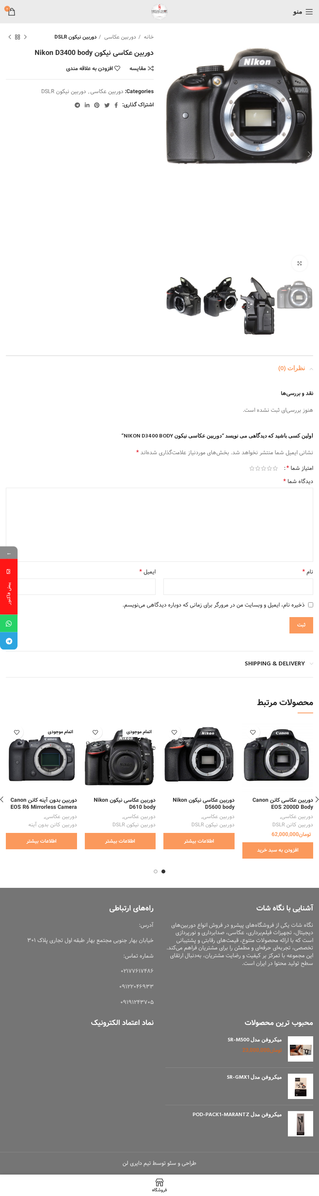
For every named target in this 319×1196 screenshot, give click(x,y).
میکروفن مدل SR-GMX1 (254, 1077)
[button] (278, 850)
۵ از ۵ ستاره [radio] (252, 468)
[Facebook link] (116, 105)
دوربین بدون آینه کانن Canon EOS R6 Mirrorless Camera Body (44, 807)
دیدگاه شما (298, 481)
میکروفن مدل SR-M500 (255, 1040)
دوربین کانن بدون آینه (52, 825)
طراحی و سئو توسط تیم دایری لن (159, 1163)
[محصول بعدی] (10, 37)
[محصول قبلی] (25, 37)
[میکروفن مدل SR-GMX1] (300, 1086)
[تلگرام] (9, 641)
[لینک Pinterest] (97, 105)
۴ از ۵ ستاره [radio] (258, 468)
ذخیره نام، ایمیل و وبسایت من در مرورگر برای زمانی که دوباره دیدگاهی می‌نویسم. (214, 605)
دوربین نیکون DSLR (75, 37)
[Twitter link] (107, 105)
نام (307, 572)
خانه (148, 37)
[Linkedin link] (87, 105)
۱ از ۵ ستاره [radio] (275, 468)
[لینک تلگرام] (77, 105)
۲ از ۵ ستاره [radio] (269, 468)
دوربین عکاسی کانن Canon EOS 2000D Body (282, 803)
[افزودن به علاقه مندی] (253, 732)
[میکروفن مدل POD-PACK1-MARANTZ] (300, 1123)
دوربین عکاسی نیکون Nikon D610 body (125, 803)
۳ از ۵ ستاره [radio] (263, 468)
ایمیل (147, 572)
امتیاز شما (299, 468)
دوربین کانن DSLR (292, 825)
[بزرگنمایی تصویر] (299, 263)
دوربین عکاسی (119, 37)
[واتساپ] (9, 623)
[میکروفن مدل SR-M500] (300, 1049)
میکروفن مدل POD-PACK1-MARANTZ (237, 1115)
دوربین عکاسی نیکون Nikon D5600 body (204, 803)
